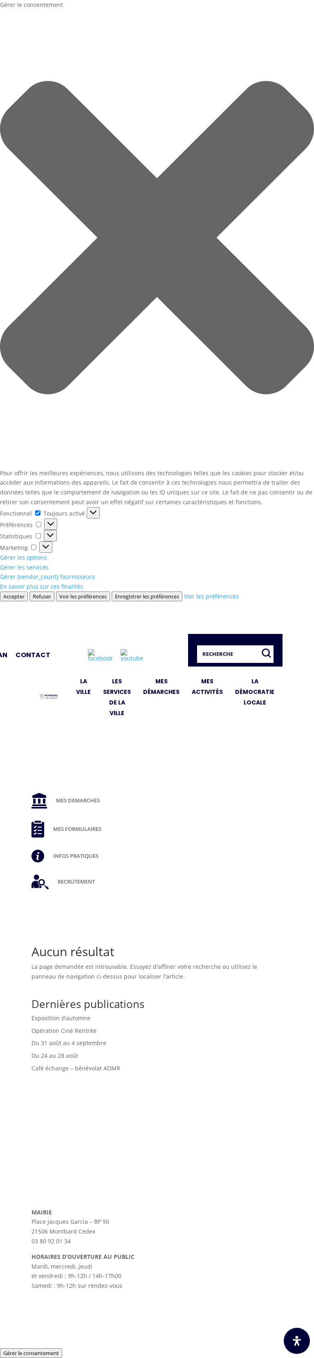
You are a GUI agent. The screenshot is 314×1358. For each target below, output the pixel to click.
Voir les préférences (83, 596)
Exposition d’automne (60, 1018)
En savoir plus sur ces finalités (41, 586)
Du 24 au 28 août (54, 1055)
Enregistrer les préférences (147, 596)
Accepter (14, 596)
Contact (33, 655)
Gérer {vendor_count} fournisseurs (47, 576)
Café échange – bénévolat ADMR (75, 1068)
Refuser (42, 596)
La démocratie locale (254, 692)
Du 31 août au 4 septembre (68, 1043)
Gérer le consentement (31, 1353)
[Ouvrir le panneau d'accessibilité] (297, 1341)
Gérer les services (24, 567)
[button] (157, 239)
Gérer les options (23, 557)
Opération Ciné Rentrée (63, 1031)
